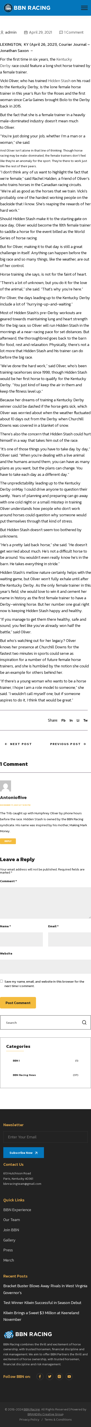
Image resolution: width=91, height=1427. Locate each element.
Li (78, 720)
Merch (8, 1260)
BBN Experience (17, 1210)
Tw (85, 720)
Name (5, 926)
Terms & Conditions (58, 1419)
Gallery (9, 1240)
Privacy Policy (29, 1419)
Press (8, 1250)
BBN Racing (32, 1409)
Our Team (11, 1220)
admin (11, 32)
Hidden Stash (59, 81)
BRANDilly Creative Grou (45, 1414)
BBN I (16, 1060)
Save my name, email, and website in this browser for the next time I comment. (44, 983)
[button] (84, 8)
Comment (8, 881)
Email (53, 926)
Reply (7, 841)
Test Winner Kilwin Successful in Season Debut (42, 1303)
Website (6, 953)
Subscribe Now (21, 1152)
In (71, 720)
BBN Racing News (24, 1075)
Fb (63, 720)
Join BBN (11, 1230)
